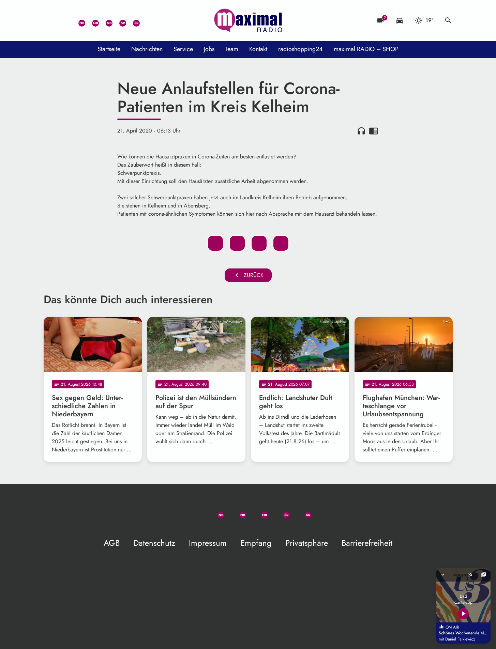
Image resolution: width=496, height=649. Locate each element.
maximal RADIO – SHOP (366, 49)
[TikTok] (146, 20)
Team (231, 49)
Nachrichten (147, 49)
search (448, 20)
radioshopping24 (300, 49)
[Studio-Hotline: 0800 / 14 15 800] (64, 20)
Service (183, 49)
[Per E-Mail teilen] (281, 243)
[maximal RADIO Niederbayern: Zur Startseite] (248, 20)
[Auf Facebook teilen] (215, 243)
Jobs (209, 49)
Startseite (108, 49)
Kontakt (258, 49)
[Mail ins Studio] (50, 20)
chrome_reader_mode (373, 131)
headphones (361, 131)
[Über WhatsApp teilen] (259, 243)
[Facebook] (91, 20)
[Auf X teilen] (237, 243)
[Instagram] (105, 20)
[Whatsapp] (78, 20)
